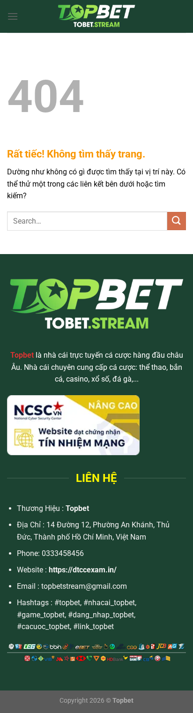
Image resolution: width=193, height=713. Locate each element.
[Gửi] (176, 221)
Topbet (77, 508)
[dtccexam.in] (96, 16)
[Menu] (12, 16)
